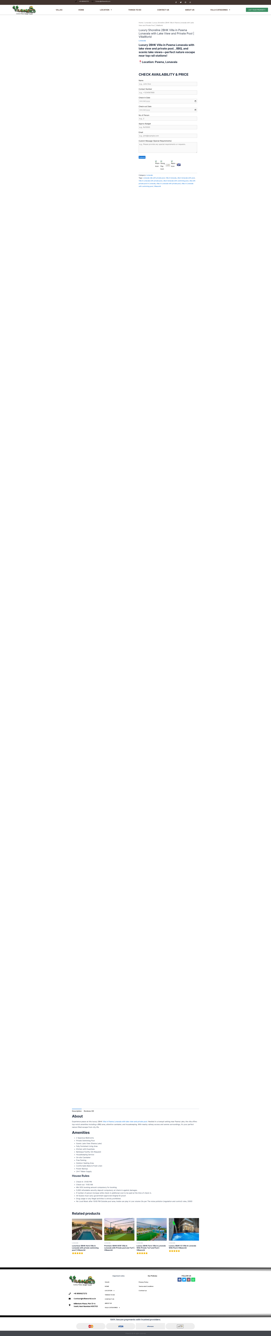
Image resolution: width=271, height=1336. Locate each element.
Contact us (143, 1291)
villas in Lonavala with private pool (168, 183)
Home (141, 23)
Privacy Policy (143, 1282)
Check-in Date (144, 98)
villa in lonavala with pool (186, 178)
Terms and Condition (146, 1286)
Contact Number (145, 89)
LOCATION (104, 10)
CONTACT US (163, 10)
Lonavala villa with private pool (154, 178)
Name (141, 80)
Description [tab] (77, 1111)
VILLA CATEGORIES (219, 10)
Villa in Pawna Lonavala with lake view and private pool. (125, 1121)
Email (141, 132)
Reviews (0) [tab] (89, 1111)
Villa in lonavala (171, 178)
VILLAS (59, 10)
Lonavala (147, 23)
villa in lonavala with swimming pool (175, 181)
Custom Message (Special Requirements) (155, 141)
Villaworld (157, 186)
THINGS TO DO (134, 10)
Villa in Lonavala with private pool (150, 181)
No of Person (144, 115)
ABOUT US (189, 10)
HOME (81, 10)
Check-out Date (145, 106)
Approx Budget (145, 124)
